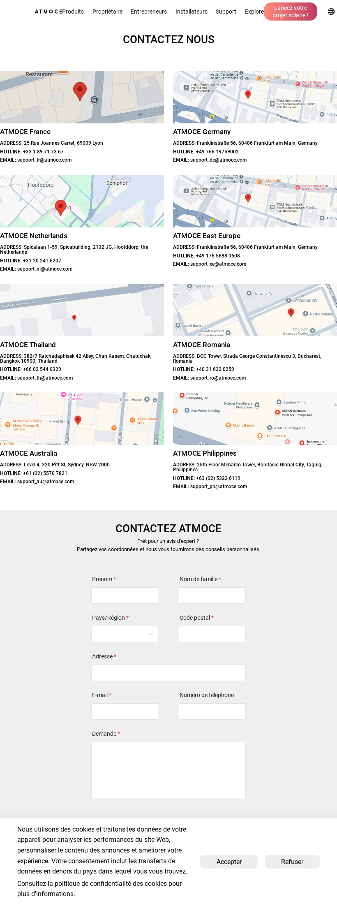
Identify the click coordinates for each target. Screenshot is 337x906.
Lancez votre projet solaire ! (290, 12)
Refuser (292, 862)
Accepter (229, 862)
